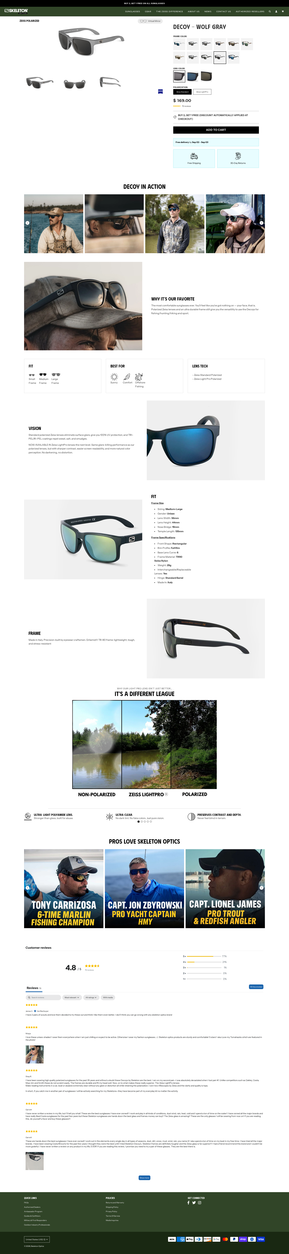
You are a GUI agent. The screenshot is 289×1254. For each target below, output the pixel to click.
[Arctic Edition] (179, 44)
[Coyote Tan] (220, 44)
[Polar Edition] (206, 57)
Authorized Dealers (32, 1207)
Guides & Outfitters (32, 1216)
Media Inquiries (112, 1220)
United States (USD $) (35, 1239)
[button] (261, 223)
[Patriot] (193, 57)
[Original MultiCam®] (179, 57)
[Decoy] (233, 57)
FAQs (26, 1202)
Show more (144, 1178)
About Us (193, 11)
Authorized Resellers (250, 11)
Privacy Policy (111, 1211)
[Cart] (283, 11)
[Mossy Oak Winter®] (247, 44)
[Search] (270, 11)
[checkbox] (108, 997)
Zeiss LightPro (202, 92)
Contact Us (223, 11)
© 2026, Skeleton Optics (34, 1246)
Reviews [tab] (34, 988)
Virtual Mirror (154, 21)
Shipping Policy (112, 1207)
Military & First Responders (35, 1220)
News (207, 11)
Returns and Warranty (115, 1202)
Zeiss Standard (182, 92)
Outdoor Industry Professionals (37, 1225)
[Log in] (276, 11)
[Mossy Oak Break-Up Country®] (233, 44)
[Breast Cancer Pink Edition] (206, 44)
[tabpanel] (144, 1089)
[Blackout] (193, 44)
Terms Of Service (113, 1216)
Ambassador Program (33, 1211)
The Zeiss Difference (169, 11)
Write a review (256, 987)
